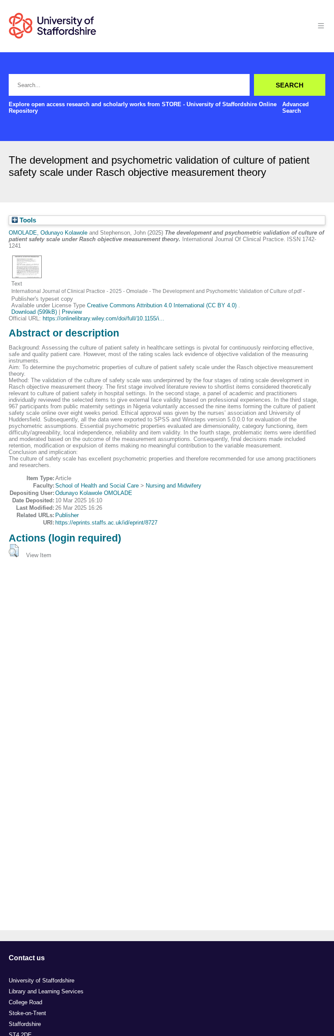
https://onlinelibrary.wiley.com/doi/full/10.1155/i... (103, 318)
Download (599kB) (34, 312)
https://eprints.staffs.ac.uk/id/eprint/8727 (106, 522)
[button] (14, 550)
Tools (27, 220)
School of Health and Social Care (97, 485)
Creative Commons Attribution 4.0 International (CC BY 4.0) (162, 305)
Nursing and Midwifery (173, 485)
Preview (72, 312)
